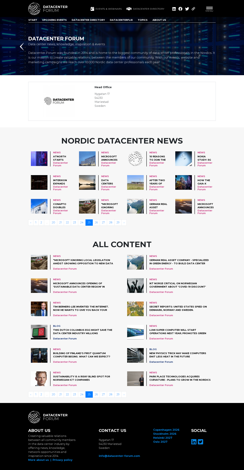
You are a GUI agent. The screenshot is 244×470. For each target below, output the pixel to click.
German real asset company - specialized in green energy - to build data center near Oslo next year (158, 206)
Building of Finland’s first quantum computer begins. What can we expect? (81, 355)
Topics (143, 19)
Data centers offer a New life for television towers (110, 182)
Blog (56, 325)
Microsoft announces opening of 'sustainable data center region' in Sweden (207, 206)
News (57, 152)
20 (53, 222)
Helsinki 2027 (162, 437)
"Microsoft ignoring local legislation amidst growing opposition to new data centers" (109, 206)
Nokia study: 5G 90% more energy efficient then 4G (204, 158)
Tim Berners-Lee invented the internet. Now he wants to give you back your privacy (81, 308)
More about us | (39, 460)
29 (118, 222)
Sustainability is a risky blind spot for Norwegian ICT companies (81, 378)
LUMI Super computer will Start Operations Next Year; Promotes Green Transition (177, 331)
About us (159, 19)
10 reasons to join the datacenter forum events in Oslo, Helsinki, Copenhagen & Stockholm (158, 158)
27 (103, 222)
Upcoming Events (54, 19)
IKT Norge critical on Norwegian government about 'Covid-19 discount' (177, 285)
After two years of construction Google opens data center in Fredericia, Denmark (159, 182)
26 (96, 222)
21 (60, 222)
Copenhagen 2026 (166, 429)
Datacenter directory (148, 8)
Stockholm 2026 (164, 433)
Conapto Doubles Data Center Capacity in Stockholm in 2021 (61, 206)
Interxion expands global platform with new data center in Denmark (60, 182)
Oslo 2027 (160, 441)
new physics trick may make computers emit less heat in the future (177, 355)
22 (67, 222)
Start (32, 19)
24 (81, 222)
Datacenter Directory (88, 19)
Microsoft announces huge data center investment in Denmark (109, 158)
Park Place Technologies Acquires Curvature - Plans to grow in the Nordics (180, 378)
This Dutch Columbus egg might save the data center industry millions (82, 331)
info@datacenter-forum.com (119, 456)
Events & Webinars (108, 8)
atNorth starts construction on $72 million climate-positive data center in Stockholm (63, 158)
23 (74, 222)
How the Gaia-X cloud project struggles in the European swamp (205, 182)
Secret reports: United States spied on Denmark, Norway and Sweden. (178, 308)
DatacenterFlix (121, 19)
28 (110, 222)
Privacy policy (63, 460)
